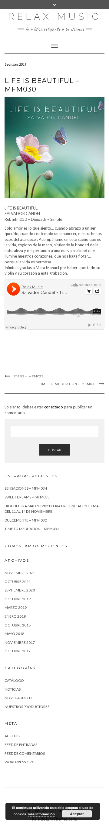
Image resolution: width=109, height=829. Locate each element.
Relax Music (54, 16)
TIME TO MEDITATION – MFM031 (67, 384)
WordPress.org (20, 762)
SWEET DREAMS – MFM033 (27, 497)
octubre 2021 (18, 581)
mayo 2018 (14, 633)
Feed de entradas (21, 744)
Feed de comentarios (25, 753)
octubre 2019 (18, 599)
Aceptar (77, 814)
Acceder (13, 736)
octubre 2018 (18, 625)
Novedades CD (18, 697)
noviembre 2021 (20, 573)
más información (41, 814)
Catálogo (14, 680)
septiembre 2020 (20, 590)
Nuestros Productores (27, 706)
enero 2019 (15, 616)
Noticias (13, 689)
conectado (53, 406)
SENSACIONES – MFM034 (26, 488)
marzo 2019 (16, 607)
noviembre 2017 (20, 642)
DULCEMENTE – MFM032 (26, 520)
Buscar (54, 450)
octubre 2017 (18, 651)
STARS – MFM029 (28, 376)
